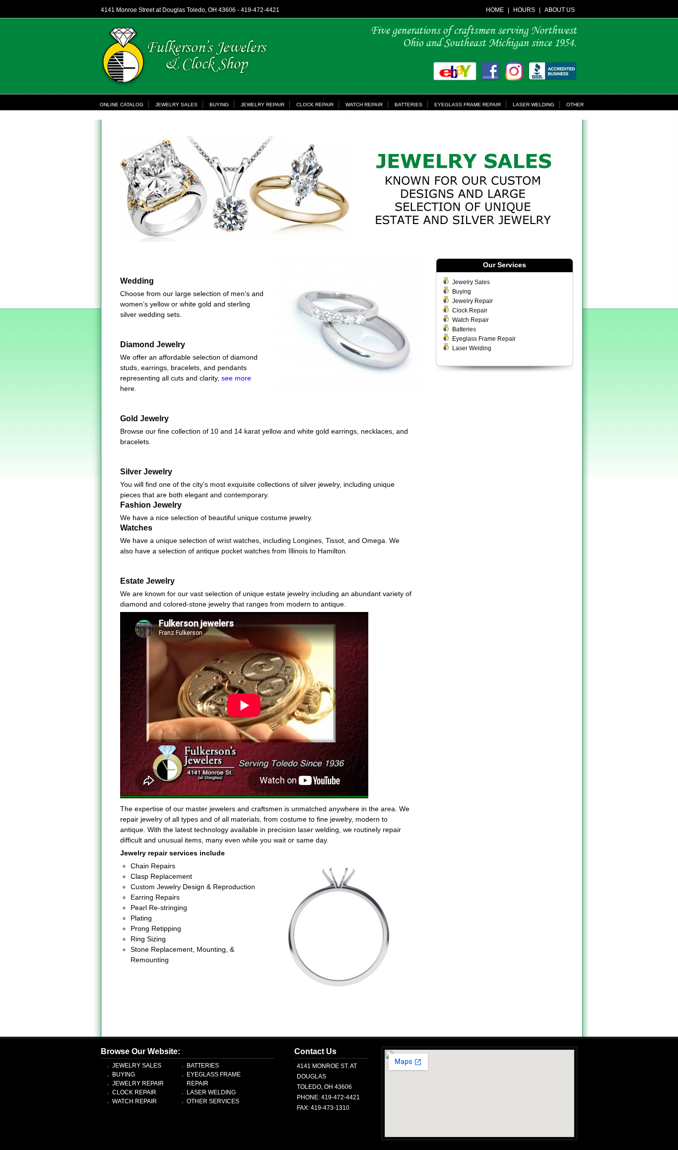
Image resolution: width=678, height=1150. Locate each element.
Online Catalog (121, 104)
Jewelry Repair (262, 104)
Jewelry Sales (176, 104)
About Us (559, 9)
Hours (524, 9)
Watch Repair (364, 104)
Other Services (213, 1101)
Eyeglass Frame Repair (467, 104)
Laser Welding (533, 104)
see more (236, 378)
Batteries (408, 104)
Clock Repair (315, 104)
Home (495, 9)
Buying (219, 104)
